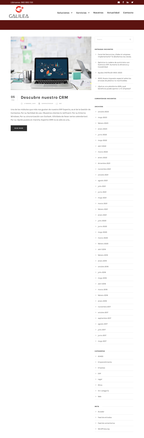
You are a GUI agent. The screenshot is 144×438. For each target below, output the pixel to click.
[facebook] (123, 2)
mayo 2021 (102, 198)
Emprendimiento (105, 362)
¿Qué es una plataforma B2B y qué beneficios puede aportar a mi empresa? (114, 87)
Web (99, 396)
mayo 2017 (102, 341)
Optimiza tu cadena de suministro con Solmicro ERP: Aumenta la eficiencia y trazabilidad (114, 64)
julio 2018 (102, 272)
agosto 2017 (103, 324)
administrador (47, 103)
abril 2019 (102, 249)
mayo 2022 (102, 140)
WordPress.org (103, 429)
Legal (100, 379)
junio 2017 (102, 335)
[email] (119, 2)
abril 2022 (102, 146)
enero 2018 (102, 301)
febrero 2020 (103, 244)
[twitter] (132, 2)
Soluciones (63, 12)
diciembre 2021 (104, 163)
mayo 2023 (102, 117)
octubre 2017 (103, 312)
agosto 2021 (103, 180)
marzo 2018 (102, 289)
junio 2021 (102, 192)
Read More (18, 128)
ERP (60, 103)
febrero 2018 (103, 295)
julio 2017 (102, 330)
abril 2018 (102, 284)
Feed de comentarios (106, 423)
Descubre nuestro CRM (44, 97)
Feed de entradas (105, 417)
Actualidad (113, 12)
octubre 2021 (103, 175)
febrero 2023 (103, 123)
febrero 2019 (103, 255)
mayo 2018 (102, 278)
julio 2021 (102, 186)
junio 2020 (102, 226)
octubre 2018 (103, 266)
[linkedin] (127, 2)
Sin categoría (103, 391)
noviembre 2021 (104, 169)
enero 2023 (102, 129)
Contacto (128, 12)
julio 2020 (102, 221)
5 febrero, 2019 (30, 103)
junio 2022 (102, 135)
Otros (100, 385)
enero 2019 (102, 261)
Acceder (101, 412)
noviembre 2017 (104, 307)
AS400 (100, 356)
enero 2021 (102, 215)
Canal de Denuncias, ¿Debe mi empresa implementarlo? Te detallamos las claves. (114, 55)
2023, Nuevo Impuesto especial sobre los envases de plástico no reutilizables (114, 79)
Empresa (101, 368)
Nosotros (98, 12)
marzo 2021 (102, 203)
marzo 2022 (103, 152)
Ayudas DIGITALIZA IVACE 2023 (110, 73)
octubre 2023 (103, 112)
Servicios (81, 12)
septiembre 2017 (104, 318)
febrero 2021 (103, 209)
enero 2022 (102, 157)
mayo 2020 (102, 232)
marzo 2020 (103, 238)
